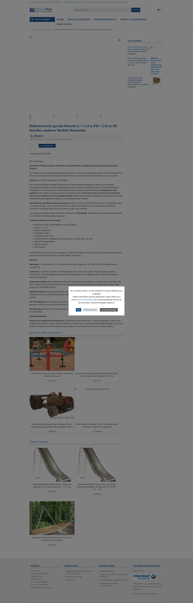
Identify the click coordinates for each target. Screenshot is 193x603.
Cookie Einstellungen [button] (108, 310)
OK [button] (78, 310)
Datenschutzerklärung (85, 300)
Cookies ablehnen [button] (90, 310)
